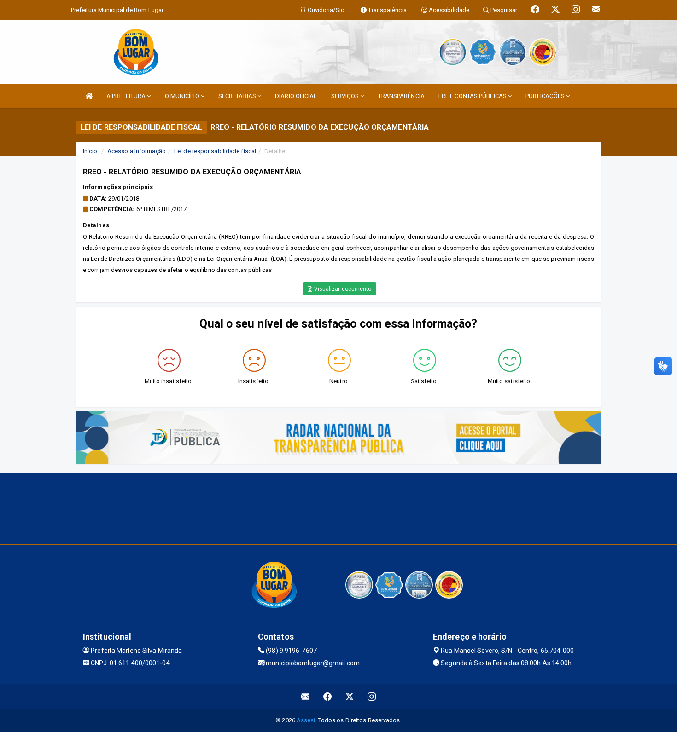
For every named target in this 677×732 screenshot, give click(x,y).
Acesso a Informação (136, 151)
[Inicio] (89, 96)
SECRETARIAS (237, 95)
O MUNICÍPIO (183, 95)
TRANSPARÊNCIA (401, 95)
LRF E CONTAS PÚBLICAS (473, 95)
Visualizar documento (342, 289)
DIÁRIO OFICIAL (296, 95)
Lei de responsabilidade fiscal (215, 151)
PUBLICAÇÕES (545, 95)
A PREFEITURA (126, 95)
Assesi (306, 720)
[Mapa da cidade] (338, 507)
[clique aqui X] (350, 696)
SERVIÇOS (346, 95)
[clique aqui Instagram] (372, 696)
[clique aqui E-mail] (306, 696)
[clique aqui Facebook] (328, 696)
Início (90, 151)
